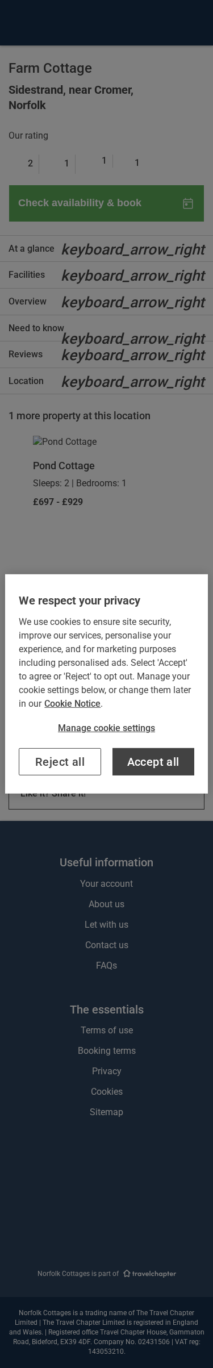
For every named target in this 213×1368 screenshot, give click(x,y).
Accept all (153, 762)
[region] (106, 684)
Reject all (60, 762)
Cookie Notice (72, 703)
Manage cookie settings (106, 728)
